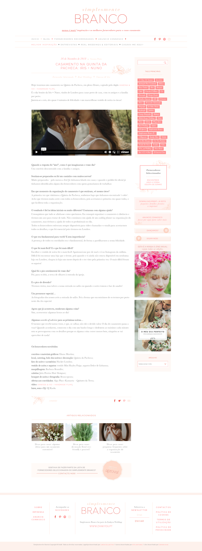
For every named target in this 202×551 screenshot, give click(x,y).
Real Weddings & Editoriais (99, 45)
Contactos (163, 507)
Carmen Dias (163, 544)
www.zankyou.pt (101, 526)
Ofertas (148, 122)
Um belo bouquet (145, 141)
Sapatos (153, 126)
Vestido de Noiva (144, 145)
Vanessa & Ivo (103, 77)
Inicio (35, 39)
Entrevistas (69, 45)
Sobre (38, 507)
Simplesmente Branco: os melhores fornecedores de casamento (101, 15)
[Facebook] (154, 39)
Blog (46, 39)
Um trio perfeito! (159, 141)
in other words (153, 107)
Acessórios (159, 80)
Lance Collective (107, 544)
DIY (154, 99)
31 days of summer (146, 80)
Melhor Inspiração (44, 45)
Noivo (141, 122)
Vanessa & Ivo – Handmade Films (55, 385)
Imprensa (38, 512)
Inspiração (142, 110)
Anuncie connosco (110, 39)
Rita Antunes (137, 544)
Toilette (163, 137)
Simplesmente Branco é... (147, 133)
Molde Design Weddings (147, 118)
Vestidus (155, 145)
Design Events (153, 95)
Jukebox (151, 110)
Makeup (156, 114)
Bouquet (159, 88)
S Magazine (143, 137)
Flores (141, 103)
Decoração (142, 95)
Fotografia (142, 107)
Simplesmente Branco (156, 130)
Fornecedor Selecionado (63, 77)
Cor (162, 91)
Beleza (161, 84)
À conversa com (159, 152)
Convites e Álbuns (151, 91)
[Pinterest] (159, 39)
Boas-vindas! (143, 88)
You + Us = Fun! (145, 152)
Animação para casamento (147, 84)
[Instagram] (169, 39)
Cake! (140, 91)
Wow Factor (159, 149)
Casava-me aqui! (133, 45)
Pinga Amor (157, 122)
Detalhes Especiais (145, 99)
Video (163, 145)
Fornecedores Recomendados (74, 39)
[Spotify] (164, 39)
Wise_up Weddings (145, 149)
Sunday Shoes (154, 137)
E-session (162, 99)
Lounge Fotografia (145, 114)
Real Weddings (85, 77)
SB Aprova (142, 130)
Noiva (159, 118)
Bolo (152, 88)
